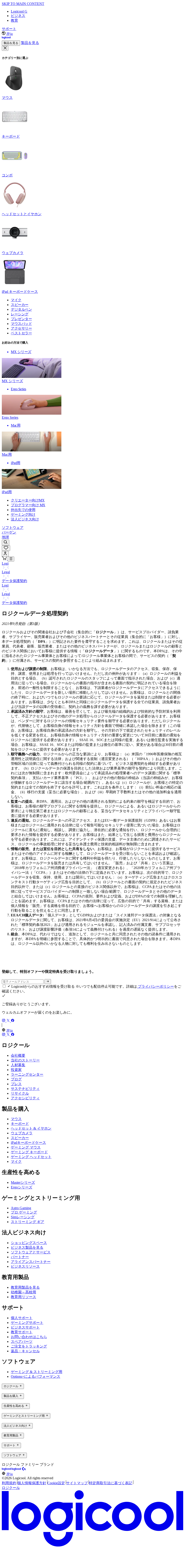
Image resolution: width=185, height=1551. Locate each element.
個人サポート (21, 1318)
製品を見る (11, 43)
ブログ (16, 1079)
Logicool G (19, 11)
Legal (6, 572)
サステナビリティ (25, 1089)
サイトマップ (77, 1483)
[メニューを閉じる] (5, 48)
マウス (16, 1119)
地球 (5, 537)
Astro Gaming (21, 1208)
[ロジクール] (6, 38)
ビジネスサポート (25, 1327)
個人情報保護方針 (31, 1483)
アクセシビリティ (25, 1098)
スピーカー (20, 1138)
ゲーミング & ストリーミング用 (36, 1372)
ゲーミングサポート (27, 1322)
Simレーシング (23, 1217)
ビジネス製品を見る (27, 1247)
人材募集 (18, 1065)
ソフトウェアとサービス (31, 1252)
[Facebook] (12, 1021)
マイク (16, 1161)
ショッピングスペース (29, 1243)
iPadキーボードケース (28, 1142)
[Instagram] (4, 1021)
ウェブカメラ (21, 1133)
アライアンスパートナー (31, 1262)
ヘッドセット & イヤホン (31, 1128)
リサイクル (20, 1093)
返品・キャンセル (25, 1351)
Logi (5, 563)
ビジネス (18, 16)
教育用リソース (23, 1297)
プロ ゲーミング (24, 1212)
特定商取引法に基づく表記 (110, 1483)
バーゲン (9, 532)
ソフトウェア (12, 527)
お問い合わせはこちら (29, 1337)
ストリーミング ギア (27, 1222)
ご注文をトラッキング (29, 1346)
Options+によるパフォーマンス (35, 1376)
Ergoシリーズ (21, 1187)
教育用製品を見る (25, 1287)
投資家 (16, 1070)
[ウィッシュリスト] (6, 548)
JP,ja (9, 34)
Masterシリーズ (23, 1182)
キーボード (20, 1124)
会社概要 (18, 1055)
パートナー (20, 1257)
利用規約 (9, 1483)
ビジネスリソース (25, 1266)
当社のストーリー (25, 1060)
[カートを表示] (5, 559)
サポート (9, 29)
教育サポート (21, 1332)
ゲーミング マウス (26, 1147)
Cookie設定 (56, 1483)
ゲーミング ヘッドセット (31, 1157)
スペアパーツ (21, 1341)
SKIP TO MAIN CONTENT (23, 4)
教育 (14, 20)
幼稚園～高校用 (23, 1292)
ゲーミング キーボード (29, 1152)
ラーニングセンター (27, 1074)
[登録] (47, 981)
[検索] (5, 542)
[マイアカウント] (5, 554)
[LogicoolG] (19, 1469)
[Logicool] (7, 1469)
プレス (16, 1084)
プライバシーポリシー (155, 986)
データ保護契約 (14, 581)
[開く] (11, 559)
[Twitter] (8, 1021)
